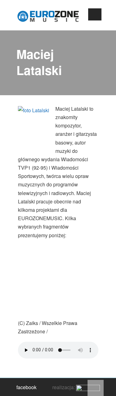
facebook (26, 387)
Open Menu (94, 14)
